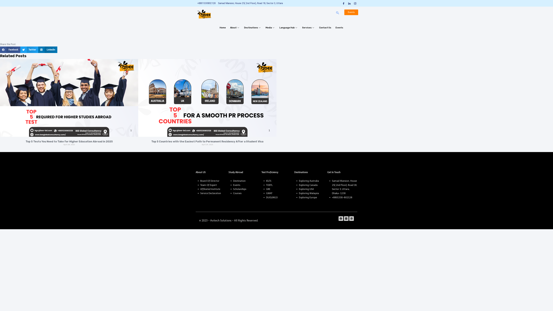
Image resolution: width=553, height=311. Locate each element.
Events (339, 27)
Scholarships (239, 189)
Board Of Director (209, 181)
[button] (10, 50)
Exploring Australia (309, 181)
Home (223, 27)
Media (269, 27)
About (233, 27)
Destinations (251, 27)
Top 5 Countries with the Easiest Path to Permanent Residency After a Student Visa (207, 141)
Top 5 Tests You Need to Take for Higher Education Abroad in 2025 (69, 141)
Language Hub (287, 27)
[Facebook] (343, 3)
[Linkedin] (351, 218)
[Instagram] (355, 3)
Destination (239, 181)
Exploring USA (306, 189)
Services (307, 27)
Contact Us (325, 27)
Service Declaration (210, 193)
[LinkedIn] (349, 3)
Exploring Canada (308, 185)
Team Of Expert (208, 185)
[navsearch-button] (337, 13)
